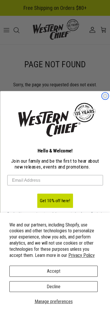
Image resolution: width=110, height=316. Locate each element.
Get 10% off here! (55, 200)
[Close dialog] (105, 96)
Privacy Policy (81, 255)
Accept (53, 271)
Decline (53, 286)
